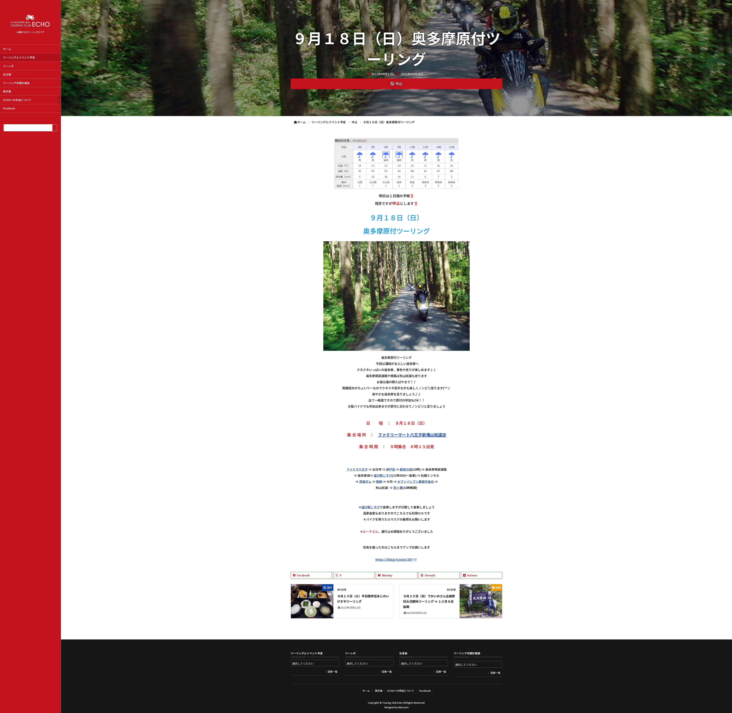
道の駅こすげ (383, 475)
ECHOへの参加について (17, 100)
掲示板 (7, 91)
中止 (399, 83)
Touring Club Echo (392, 702)
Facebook (9, 108)
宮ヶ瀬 (397, 487)
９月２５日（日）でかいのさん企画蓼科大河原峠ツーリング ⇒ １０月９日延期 (429, 601)
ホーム (7, 49)
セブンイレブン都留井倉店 (415, 481)
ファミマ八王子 (357, 469)
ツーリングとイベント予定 (19, 57)
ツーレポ (8, 66)
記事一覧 (332, 671)
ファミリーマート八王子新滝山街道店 (412, 434)
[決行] (312, 598)
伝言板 (7, 74)
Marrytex (404, 707)
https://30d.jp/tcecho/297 (394, 559)
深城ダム (365, 481)
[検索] (54, 127)
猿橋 (379, 481)
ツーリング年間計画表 (16, 83)
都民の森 (406, 469)
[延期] (481, 598)
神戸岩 (390, 469)
